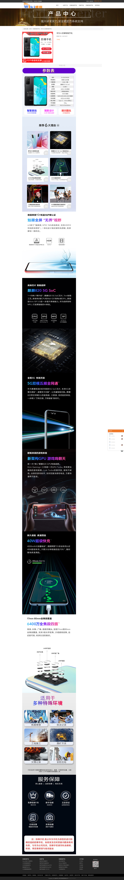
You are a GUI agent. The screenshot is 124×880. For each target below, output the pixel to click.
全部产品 (65, 5)
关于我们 (81, 861)
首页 (57, 5)
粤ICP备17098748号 (72, 878)
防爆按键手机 (73, 5)
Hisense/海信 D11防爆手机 (27, 861)
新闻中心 (81, 863)
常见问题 (81, 867)
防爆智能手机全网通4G (63, 867)
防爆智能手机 (89, 5)
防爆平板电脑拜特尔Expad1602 (45, 867)
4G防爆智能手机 (62, 869)
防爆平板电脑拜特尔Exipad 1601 (46, 865)
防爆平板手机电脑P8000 (44, 863)
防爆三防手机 (77, 875)
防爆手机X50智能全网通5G (64, 865)
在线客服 (111, 433)
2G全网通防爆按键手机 (27, 869)
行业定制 (81, 865)
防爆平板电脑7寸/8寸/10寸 (45, 869)
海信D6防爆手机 (62, 861)
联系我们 (97, 5)
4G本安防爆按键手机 (26, 865)
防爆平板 (81, 5)
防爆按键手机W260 (26, 867)
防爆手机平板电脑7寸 (44, 861)
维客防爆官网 (91, 875)
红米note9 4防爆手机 (63, 863)
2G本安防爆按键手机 (26, 863)
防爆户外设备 (84, 875)
